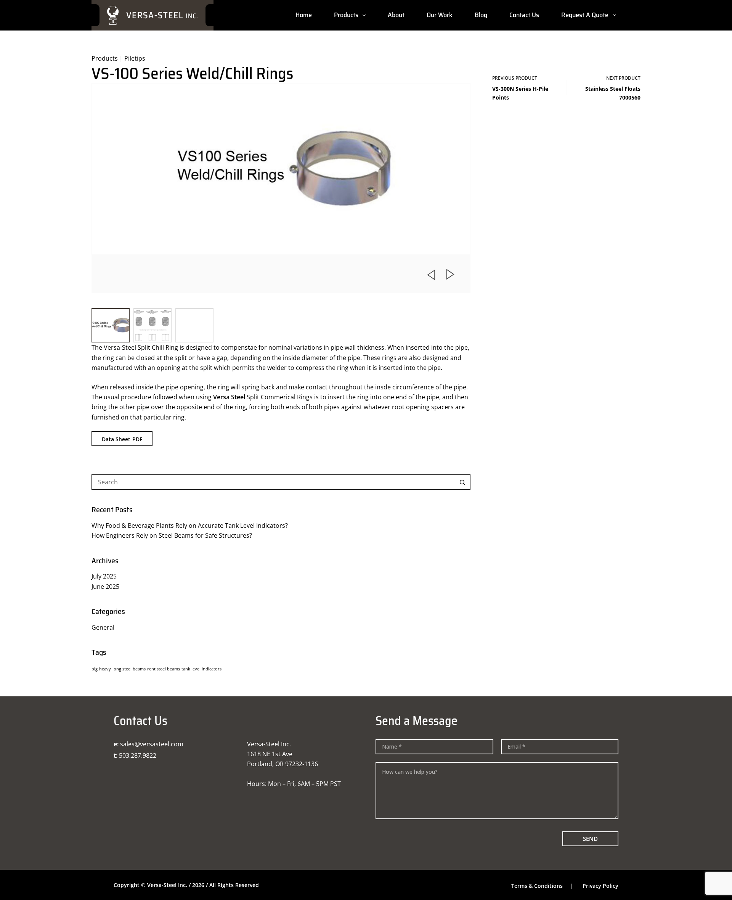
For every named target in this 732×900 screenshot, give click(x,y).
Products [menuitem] (346, 15)
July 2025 (104, 576)
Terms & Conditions (537, 885)
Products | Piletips (118, 58)
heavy (105, 669)
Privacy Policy (600, 885)
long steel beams (129, 669)
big (95, 669)
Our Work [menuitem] (440, 15)
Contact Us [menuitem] (524, 15)
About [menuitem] (396, 15)
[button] (111, 325)
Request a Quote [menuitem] (584, 15)
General (103, 627)
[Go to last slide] (431, 274)
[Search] (637, 15)
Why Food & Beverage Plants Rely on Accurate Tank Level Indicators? (190, 525)
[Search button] (462, 482)
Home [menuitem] (303, 15)
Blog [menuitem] (481, 15)
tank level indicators (201, 669)
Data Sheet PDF (122, 439)
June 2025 (105, 586)
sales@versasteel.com (151, 744)
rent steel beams (163, 669)
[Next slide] (450, 274)
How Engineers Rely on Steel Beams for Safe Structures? (172, 535)
